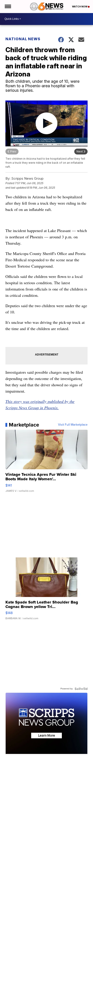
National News (22, 39)
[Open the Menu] (7, 6)
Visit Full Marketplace (73, 424)
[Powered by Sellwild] (81, 688)
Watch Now (80, 6)
